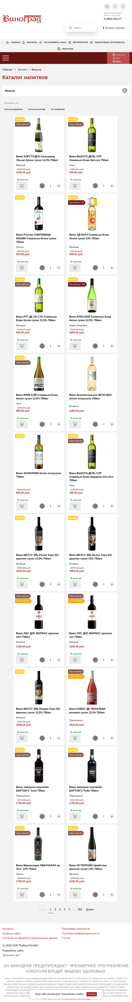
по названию (58, 109)
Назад (42, 909)
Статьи (66, 938)
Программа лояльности (76, 928)
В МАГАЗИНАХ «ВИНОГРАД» (76, 999)
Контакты (32, 42)
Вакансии (67, 49)
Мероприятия (80, 42)
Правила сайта (11, 933)
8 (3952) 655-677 (113, 19)
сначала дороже (36, 109)
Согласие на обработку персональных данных (30, 938)
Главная (15, 42)
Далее (90, 909)
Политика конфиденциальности (81, 933)
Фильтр (36, 69)
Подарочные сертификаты (110, 42)
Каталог (22, 69)
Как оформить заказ (55, 42)
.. (74, 909)
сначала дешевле (13, 109)
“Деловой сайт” (11, 955)
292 (80, 909)
